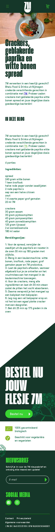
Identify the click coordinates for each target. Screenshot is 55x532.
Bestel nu (16, 414)
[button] (7, 6)
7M (25, 93)
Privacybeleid (24, 518)
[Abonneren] (46, 480)
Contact (9, 518)
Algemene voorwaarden (17, 522)
